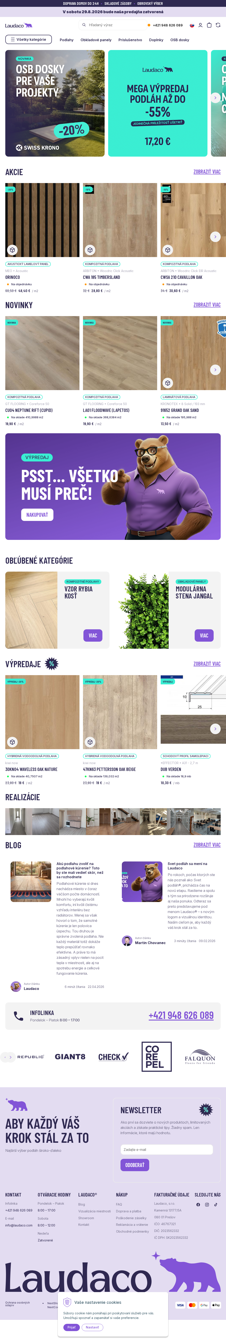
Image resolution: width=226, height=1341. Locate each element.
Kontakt (83, 1224)
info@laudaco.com (18, 1225)
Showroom (86, 1218)
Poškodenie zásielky (131, 1218)
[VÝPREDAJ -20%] (42, 711)
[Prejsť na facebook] (198, 1204)
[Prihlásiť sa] (200, 25)
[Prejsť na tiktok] (215, 1204)
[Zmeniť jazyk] (192, 25)
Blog (81, 1204)
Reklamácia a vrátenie (132, 1224)
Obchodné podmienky (132, 1231)
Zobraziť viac (207, 171)
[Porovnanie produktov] (218, 25)
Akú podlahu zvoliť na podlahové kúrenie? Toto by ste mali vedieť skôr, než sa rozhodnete (80, 870)
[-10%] (120, 219)
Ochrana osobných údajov (17, 1304)
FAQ (119, 1204)
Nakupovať (37, 514)
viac (93, 635)
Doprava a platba (128, 1211)
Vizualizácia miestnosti (94, 1211)
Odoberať (135, 1165)
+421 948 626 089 (168, 25)
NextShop (53, 1303)
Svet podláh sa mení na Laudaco (187, 865)
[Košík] (209, 25)
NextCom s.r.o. (56, 1307)
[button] (215, 98)
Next (10, 1057)
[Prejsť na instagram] (207, 1204)
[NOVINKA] (42, 352)
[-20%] (42, 219)
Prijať (72, 1327)
